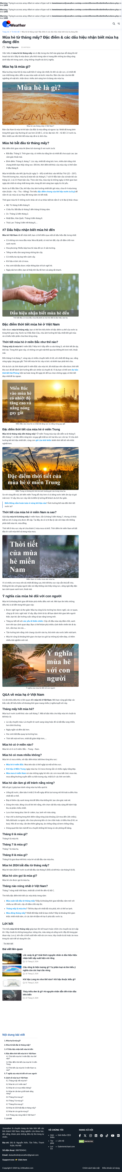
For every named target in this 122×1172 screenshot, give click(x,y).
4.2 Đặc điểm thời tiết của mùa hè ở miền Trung (21, 1063)
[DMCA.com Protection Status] (86, 1141)
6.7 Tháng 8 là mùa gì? (14, 1104)
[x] (85, 1136)
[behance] (118, 1136)
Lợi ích (51, 1148)
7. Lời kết (8, 1118)
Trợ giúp (52, 1142)
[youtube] (112, 1136)
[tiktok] (107, 1136)
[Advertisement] (20, 1018)
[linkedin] (96, 1136)
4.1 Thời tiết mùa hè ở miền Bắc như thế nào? (21, 1057)
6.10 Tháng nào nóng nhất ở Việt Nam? (20, 1115)
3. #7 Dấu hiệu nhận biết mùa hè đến (18, 1049)
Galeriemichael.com (66, 1147)
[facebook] (80, 1136)
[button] (118, 24)
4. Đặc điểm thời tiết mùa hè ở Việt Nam (20, 1053)
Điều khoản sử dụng (111, 1168)
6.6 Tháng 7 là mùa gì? (14, 1101)
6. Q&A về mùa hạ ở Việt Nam (16, 1078)
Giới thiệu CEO (64, 1135)
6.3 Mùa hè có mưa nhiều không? (18, 1088)
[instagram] (90, 1136)
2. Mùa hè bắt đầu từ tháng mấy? (17, 1045)
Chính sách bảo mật (91, 1168)
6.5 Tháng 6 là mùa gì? (14, 1097)
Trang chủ (5, 32)
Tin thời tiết (16, 32)
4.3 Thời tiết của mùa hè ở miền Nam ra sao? (21, 1069)
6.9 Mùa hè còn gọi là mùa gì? (17, 1111)
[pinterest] (101, 1136)
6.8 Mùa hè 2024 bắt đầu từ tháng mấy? (21, 1108)
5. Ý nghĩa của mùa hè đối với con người (20, 1073)
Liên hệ (61, 1141)
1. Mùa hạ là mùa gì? (12, 1041)
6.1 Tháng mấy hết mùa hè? (16, 1081)
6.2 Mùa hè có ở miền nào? (16, 1084)
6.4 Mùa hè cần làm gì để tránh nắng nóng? (19, 1092)
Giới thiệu (52, 1136)
